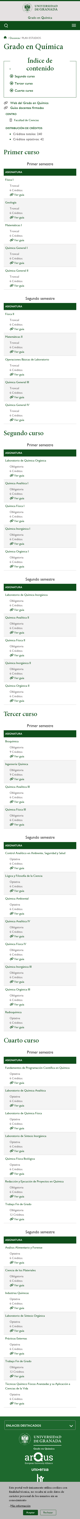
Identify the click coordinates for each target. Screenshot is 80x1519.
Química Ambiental (17, 898)
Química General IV (17, 405)
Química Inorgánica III (18, 966)
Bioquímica (12, 741)
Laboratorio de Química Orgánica (25, 460)
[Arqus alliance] (39, 1458)
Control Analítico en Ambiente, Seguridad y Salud (35, 853)
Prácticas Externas (16, 1338)
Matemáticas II (14, 336)
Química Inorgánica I (17, 528)
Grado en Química (40, 18)
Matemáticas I (13, 225)
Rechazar (48, 1512)
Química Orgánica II (17, 685)
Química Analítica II (17, 617)
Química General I (16, 248)
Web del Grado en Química (29, 103)
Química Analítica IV (17, 921)
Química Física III (15, 809)
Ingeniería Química (16, 764)
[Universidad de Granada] (40, 8)
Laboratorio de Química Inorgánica (26, 595)
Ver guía (18, 194)
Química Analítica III (17, 787)
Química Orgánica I (17, 551)
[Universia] (40, 1469)
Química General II (16, 270)
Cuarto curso (24, 90)
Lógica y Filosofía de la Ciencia (23, 876)
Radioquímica (13, 1012)
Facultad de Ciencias (26, 120)
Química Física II (15, 640)
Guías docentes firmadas (27, 108)
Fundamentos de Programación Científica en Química (37, 1068)
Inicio (5, 38)
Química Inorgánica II (18, 663)
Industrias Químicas (17, 1293)
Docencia (15, 37)
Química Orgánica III (17, 989)
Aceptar (30, 1512)
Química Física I (14, 506)
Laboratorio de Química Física (23, 1113)
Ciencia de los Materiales (20, 1270)
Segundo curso (25, 76)
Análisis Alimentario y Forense (23, 1247)
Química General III (17, 382)
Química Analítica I (16, 483)
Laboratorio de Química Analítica (25, 1090)
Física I (9, 179)
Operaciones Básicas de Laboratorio (27, 359)
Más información (20, 1506)
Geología (10, 202)
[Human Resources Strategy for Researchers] (40, 1480)
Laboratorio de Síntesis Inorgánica (25, 1136)
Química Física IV (15, 944)
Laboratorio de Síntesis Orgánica (25, 1315)
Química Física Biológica (20, 1158)
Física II (9, 314)
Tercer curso (24, 83)
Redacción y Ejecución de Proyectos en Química (34, 1181)
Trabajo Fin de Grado (18, 1204)
